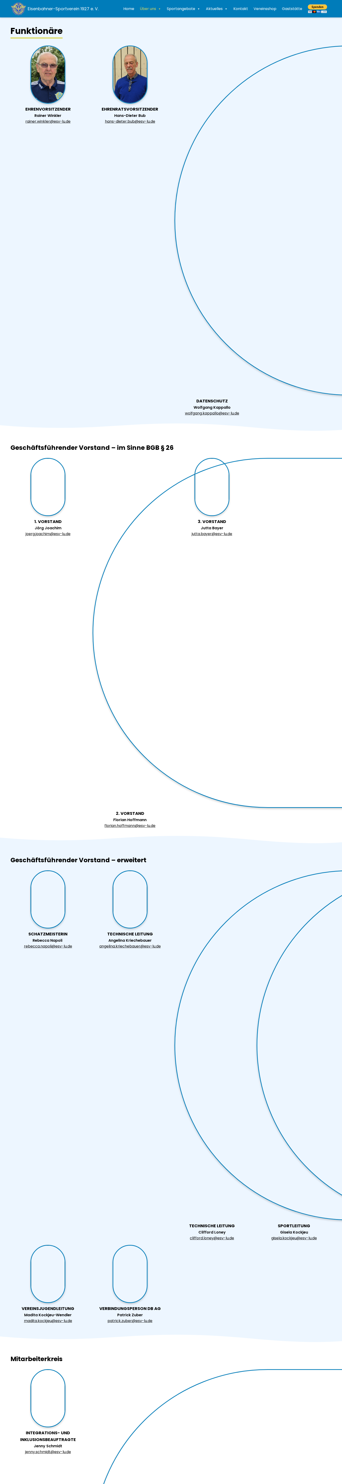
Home (128, 8)
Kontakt (240, 8)
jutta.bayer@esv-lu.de (212, 533)
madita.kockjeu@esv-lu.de (48, 1320)
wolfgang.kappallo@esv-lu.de (212, 413)
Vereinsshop (265, 8)
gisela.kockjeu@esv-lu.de (294, 1238)
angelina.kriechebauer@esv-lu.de (130, 946)
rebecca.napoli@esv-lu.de (48, 946)
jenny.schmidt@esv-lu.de (48, 1451)
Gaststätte (292, 8)
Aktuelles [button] (214, 8)
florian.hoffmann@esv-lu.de (129, 825)
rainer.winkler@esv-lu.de (47, 121)
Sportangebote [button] (181, 8)
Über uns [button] (148, 8)
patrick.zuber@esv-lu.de (129, 1320)
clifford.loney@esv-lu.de (212, 1238)
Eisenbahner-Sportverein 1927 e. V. (63, 9)
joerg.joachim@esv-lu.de (48, 533)
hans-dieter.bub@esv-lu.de (130, 121)
